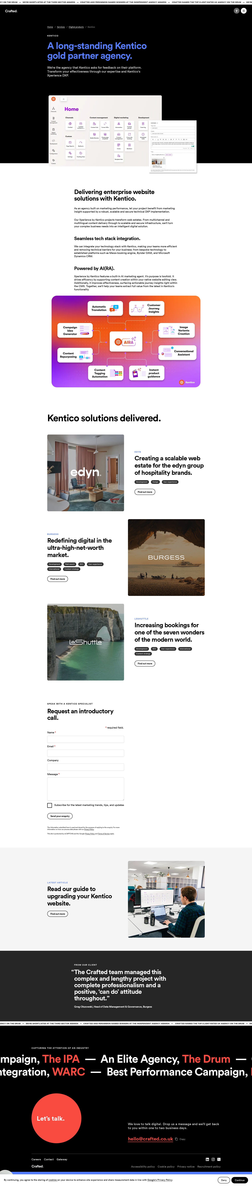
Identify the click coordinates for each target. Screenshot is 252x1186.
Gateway (62, 1159)
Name (51, 732)
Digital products (76, 27)
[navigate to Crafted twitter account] (218, 1161)
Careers (36, 1159)
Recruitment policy (208, 1166)
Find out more (145, 491)
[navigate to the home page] (79, 1166)
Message (53, 774)
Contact (49, 1159)
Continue (240, 1180)
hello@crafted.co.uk (150, 1139)
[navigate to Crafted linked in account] (207, 1161)
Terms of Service (104, 834)
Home (50, 27)
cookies (53, 1179)
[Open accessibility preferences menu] (237, 11)
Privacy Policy (89, 829)
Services (61, 27)
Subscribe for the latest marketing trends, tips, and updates (89, 805)
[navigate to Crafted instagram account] (213, 1161)
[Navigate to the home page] (11, 11)
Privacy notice (186, 1166)
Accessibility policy (143, 1166)
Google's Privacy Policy (159, 1179)
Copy (182, 1139)
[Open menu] (244, 11)
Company (53, 760)
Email (51, 746)
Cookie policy (166, 1166)
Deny (224, 1180)
